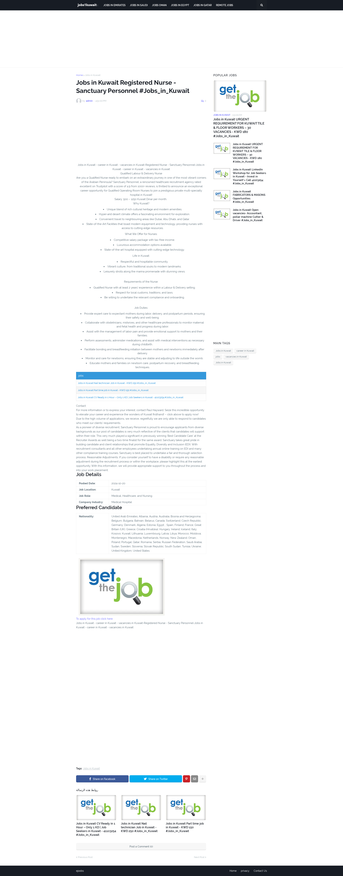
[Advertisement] (171, 39)
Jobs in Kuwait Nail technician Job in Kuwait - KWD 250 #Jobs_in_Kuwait (117, 383)
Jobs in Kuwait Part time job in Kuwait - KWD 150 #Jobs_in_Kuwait (113, 390)
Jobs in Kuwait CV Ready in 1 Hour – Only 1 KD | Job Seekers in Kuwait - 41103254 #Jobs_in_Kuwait (130, 397)
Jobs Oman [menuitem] (159, 5)
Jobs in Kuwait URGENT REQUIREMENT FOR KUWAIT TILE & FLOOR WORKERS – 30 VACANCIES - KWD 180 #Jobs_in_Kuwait (238, 127)
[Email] (194, 778)
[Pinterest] (186, 778)
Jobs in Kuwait (92, 75)
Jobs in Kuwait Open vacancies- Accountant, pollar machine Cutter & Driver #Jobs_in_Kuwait (248, 215)
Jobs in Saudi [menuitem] (139, 5)
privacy (245, 870)
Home (79, 75)
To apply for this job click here (94, 618)
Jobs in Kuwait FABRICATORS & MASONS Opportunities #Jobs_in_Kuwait (249, 197)
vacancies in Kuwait (236, 356)
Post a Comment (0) (141, 846)
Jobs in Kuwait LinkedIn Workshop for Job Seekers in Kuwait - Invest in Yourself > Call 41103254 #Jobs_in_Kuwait (249, 176)
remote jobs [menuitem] (224, 5)
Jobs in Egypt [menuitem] (180, 5)
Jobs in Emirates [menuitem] (114, 5)
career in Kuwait (245, 350)
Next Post (199, 857)
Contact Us (260, 870)
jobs (218, 356)
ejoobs (80, 870)
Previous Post (85, 857)
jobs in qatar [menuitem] (202, 5)
